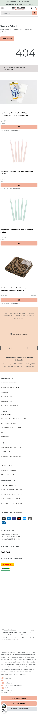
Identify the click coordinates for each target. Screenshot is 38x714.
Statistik (7, 680)
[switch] (3, 711)
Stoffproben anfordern (11, 428)
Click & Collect (7, 414)
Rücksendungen (7, 474)
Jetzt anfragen (28, 4)
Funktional (8, 690)
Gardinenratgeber (8, 470)
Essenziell (8, 678)
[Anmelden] (32, 8)
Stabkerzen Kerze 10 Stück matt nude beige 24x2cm (17, 172)
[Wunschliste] (6, 8)
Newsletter (6, 437)
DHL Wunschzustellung (13, 685)
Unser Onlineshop (8, 383)
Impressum (23, 674)
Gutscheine (5, 432)
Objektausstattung (8, 423)
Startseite (7, 38)
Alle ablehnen (19, 703)
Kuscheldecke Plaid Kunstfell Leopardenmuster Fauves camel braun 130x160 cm (18, 289)
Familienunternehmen (12, 494)
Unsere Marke (6, 396)
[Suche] (34, 13)
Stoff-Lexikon (6, 465)
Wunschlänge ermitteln (11, 447)
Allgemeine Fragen (9, 452)
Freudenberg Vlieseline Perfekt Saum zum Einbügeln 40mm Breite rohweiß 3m (16, 114)
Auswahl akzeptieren (19, 709)
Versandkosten (16, 130)
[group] (18, 92)
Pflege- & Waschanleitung (12, 456)
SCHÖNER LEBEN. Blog (20, 348)
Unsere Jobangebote (9, 406)
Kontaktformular (20, 334)
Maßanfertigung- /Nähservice (13, 418)
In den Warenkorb (19, 127)
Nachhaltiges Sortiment (13, 489)
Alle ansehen (8, 69)
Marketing (8, 683)
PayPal (7, 688)
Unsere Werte (6, 401)
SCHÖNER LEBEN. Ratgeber (11, 461)
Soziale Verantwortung (13, 503)
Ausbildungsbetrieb (11, 499)
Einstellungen (6, 693)
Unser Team (5, 392)
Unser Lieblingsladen (10, 387)
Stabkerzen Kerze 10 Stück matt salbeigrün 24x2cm (17, 231)
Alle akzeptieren (19, 698)
